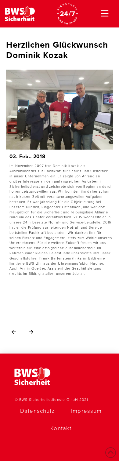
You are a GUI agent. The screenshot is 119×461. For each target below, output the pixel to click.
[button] (104, 13)
